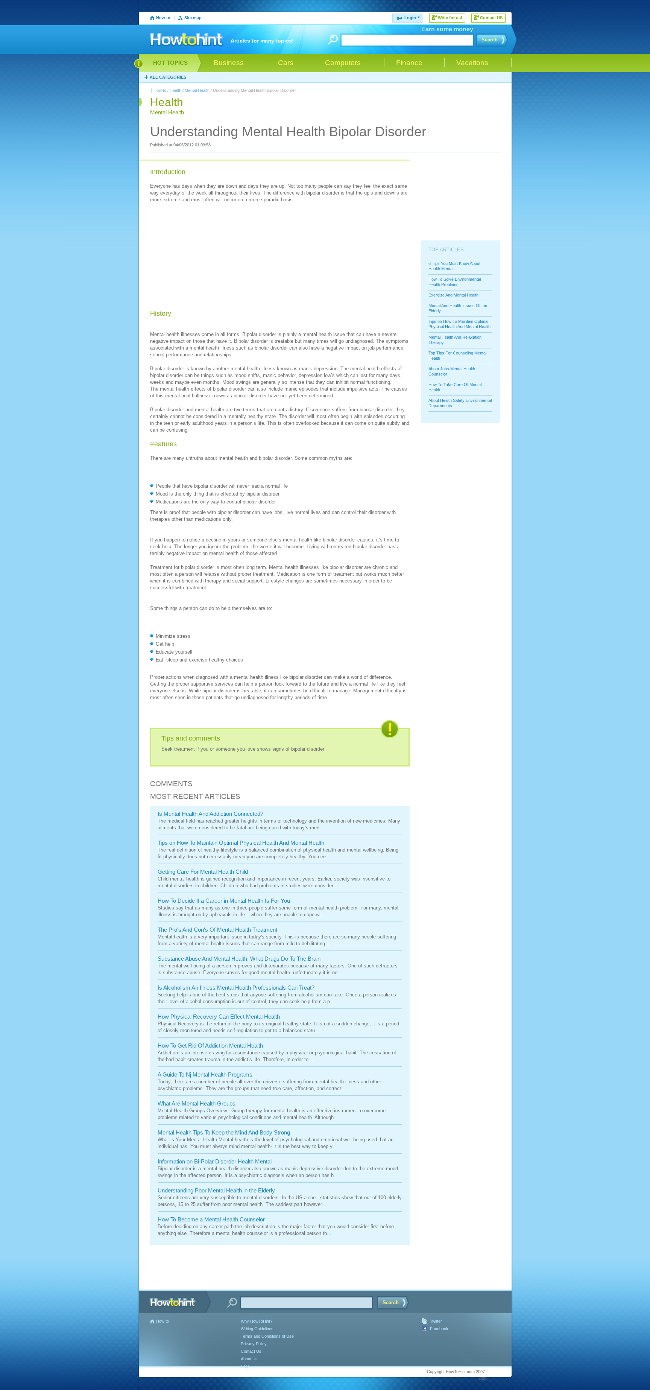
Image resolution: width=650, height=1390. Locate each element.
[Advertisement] (206, 257)
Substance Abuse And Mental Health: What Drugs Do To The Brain (239, 958)
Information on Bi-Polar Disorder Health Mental (215, 1161)
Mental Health (197, 90)
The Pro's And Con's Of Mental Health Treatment (217, 929)
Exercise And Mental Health (453, 295)
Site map (193, 17)
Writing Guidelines (257, 1328)
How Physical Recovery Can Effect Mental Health (219, 1016)
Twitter (436, 1321)
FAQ (245, 1366)
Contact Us (251, 1351)
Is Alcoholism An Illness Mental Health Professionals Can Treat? (236, 987)
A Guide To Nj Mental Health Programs (205, 1074)
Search (489, 40)
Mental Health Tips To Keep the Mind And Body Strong (224, 1132)
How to (163, 17)
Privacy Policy (254, 1343)
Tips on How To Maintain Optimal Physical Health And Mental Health (241, 842)
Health (175, 90)
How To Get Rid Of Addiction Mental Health (210, 1045)
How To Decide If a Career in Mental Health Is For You (224, 900)
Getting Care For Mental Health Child (203, 871)
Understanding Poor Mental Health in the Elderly (216, 1190)
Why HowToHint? (256, 1321)
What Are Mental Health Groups (196, 1103)
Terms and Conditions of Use (267, 1336)
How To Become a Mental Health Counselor (211, 1219)
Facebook (439, 1328)
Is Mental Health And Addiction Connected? (210, 814)
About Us (249, 1359)
